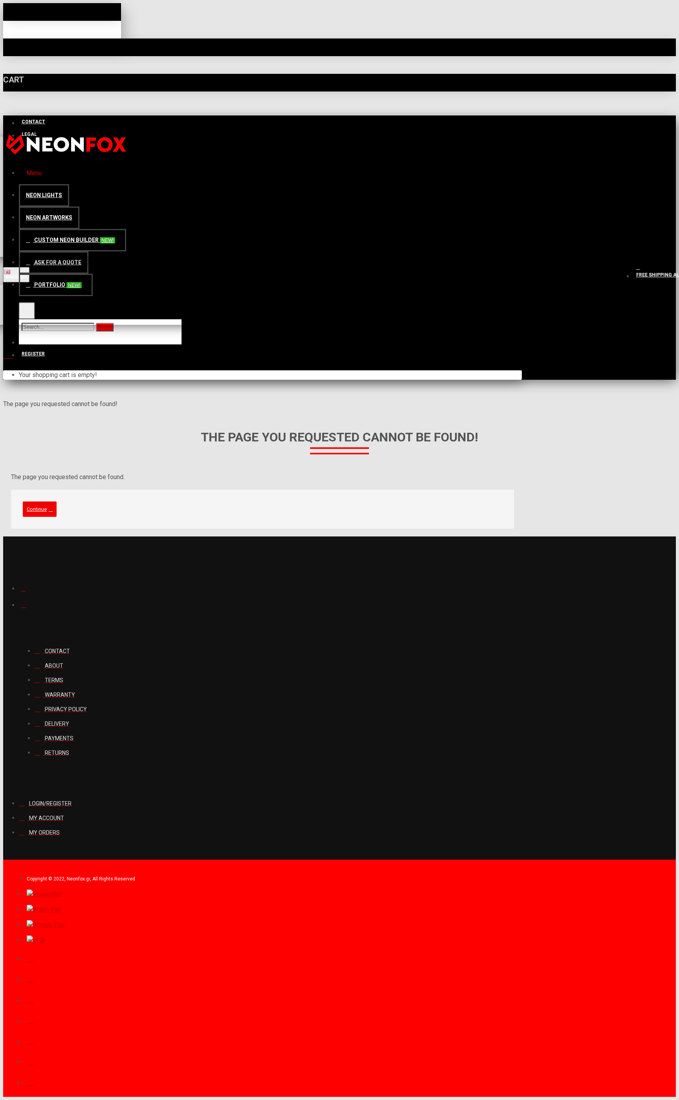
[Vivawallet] (44, 894)
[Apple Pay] (44, 909)
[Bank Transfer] (30, 1040)
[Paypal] (30, 958)
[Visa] (30, 978)
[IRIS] (36, 940)
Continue (37, 509)
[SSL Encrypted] (30, 1081)
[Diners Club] (30, 1019)
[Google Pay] (46, 925)
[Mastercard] (30, 999)
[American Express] (30, 1061)
